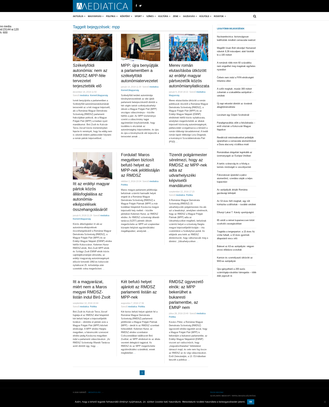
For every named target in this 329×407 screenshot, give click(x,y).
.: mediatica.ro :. (94, 392)
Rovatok (219, 16)
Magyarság (94, 16)
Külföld (204, 16)
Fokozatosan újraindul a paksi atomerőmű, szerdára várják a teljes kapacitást (235, 178)
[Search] (254, 16)
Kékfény (125, 16)
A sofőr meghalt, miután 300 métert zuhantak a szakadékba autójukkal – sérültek (235, 92)
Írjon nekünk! (217, 392)
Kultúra (163, 16)
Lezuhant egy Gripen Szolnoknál (233, 115)
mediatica (84, 95)
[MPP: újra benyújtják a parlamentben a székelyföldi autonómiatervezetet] (140, 47)
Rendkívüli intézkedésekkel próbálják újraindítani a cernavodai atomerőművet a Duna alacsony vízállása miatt (236, 141)
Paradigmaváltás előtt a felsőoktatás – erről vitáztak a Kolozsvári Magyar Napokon (236, 126)
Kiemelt (93, 95)
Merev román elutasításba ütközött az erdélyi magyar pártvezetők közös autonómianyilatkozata (189, 75)
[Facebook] (136, 5)
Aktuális (78, 16)
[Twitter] (140, 5)
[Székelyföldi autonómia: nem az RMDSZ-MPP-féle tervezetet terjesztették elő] (92, 47)
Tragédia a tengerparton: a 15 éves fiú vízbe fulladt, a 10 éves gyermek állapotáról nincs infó (236, 235)
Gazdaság (189, 16)
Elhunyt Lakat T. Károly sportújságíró (235, 212)
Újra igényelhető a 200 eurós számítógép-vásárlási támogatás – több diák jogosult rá (236, 272)
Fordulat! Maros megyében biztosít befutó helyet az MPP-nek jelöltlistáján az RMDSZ (140, 165)
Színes (150, 16)
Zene (175, 16)
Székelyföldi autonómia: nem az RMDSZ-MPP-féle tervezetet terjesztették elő (90, 75)
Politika (110, 16)
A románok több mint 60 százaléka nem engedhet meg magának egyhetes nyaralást (236, 66)
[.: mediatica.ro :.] (102, 6)
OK (250, 402)
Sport (138, 16)
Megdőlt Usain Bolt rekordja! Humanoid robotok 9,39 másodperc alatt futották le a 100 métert (236, 51)
